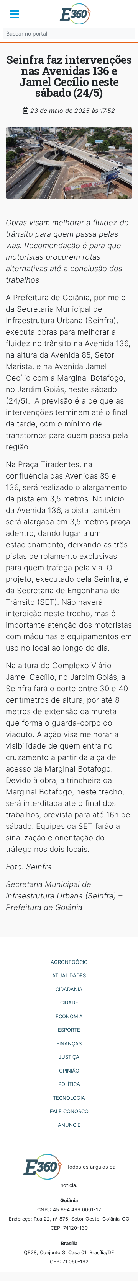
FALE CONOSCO (69, 1111)
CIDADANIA (69, 989)
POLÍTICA (69, 1084)
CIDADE (69, 1002)
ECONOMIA (69, 1016)
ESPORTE (69, 1030)
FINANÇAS (69, 1043)
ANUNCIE (69, 1125)
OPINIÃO (69, 1071)
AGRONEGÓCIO (69, 962)
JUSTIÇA (69, 1057)
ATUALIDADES (69, 975)
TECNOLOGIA (69, 1098)
